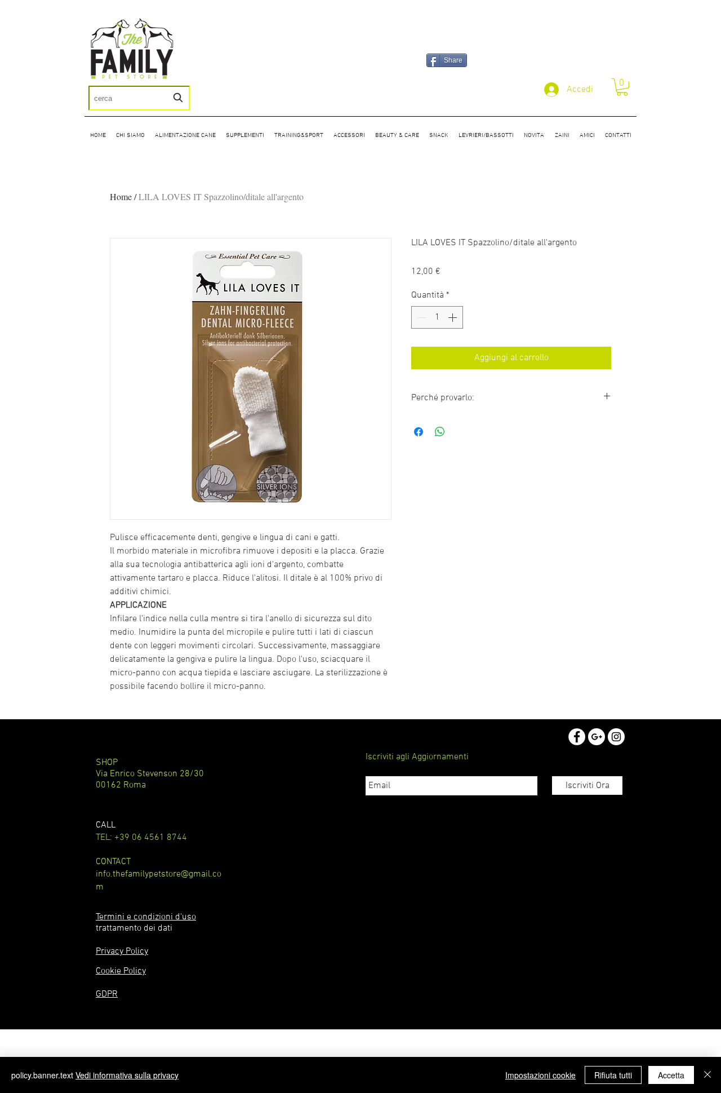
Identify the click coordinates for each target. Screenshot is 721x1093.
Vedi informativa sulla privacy (127, 1075)
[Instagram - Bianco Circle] (616, 736)
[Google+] (596, 736)
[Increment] (453, 317)
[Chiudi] (707, 1075)
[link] (622, 87)
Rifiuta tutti (613, 1075)
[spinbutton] (437, 317)
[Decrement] (421, 317)
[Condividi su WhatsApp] (440, 432)
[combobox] (139, 98)
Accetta (671, 1075)
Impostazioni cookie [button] (540, 1075)
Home (121, 196)
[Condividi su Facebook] (418, 432)
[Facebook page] (576, 736)
